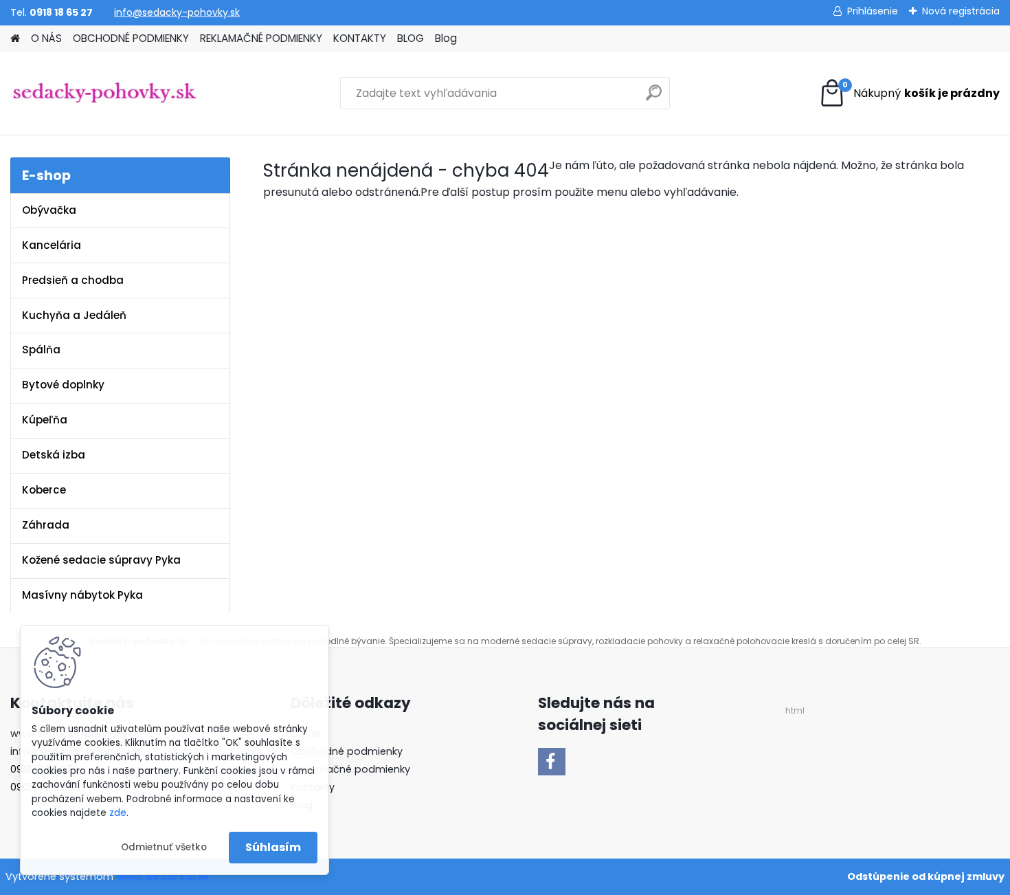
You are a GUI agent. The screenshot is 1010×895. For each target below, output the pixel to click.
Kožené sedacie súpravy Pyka (101, 560)
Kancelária (51, 245)
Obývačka (49, 210)
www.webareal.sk (163, 876)
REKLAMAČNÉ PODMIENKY (261, 38)
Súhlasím (273, 847)
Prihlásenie (872, 11)
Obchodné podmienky (347, 751)
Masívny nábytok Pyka (82, 595)
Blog (446, 38)
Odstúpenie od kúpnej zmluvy (926, 876)
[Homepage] (15, 38)
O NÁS (46, 38)
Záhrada (45, 525)
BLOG (410, 38)
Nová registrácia (961, 11)
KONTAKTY (359, 38)
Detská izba (53, 455)
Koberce (44, 490)
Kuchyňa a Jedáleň (74, 315)
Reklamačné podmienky (350, 769)
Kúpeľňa (44, 419)
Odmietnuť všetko (164, 847)
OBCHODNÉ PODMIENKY (131, 38)
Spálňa (41, 349)
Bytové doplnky (63, 384)
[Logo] (104, 93)
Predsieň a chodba (73, 280)
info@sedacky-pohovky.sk (177, 12)
